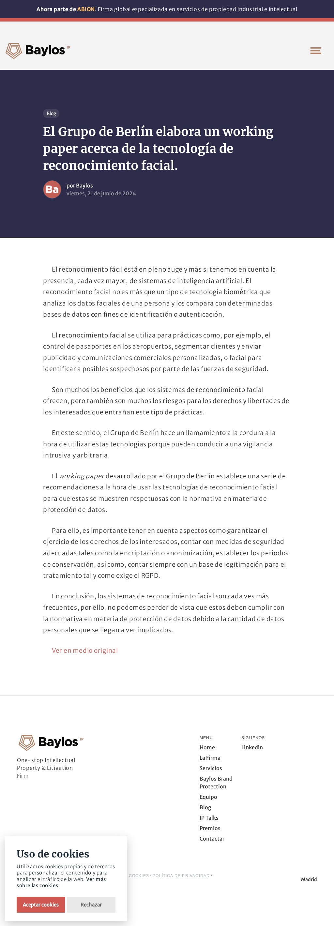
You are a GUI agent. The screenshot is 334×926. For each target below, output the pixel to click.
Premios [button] (210, 828)
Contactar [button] (212, 838)
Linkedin (252, 747)
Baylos (84, 185)
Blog (51, 113)
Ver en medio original (85, 650)
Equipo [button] (208, 797)
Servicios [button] (211, 768)
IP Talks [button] (209, 817)
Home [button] (207, 747)
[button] (316, 50)
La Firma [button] (210, 757)
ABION (86, 9)
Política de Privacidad (181, 876)
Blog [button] (205, 807)
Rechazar (91, 905)
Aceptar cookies (41, 905)
